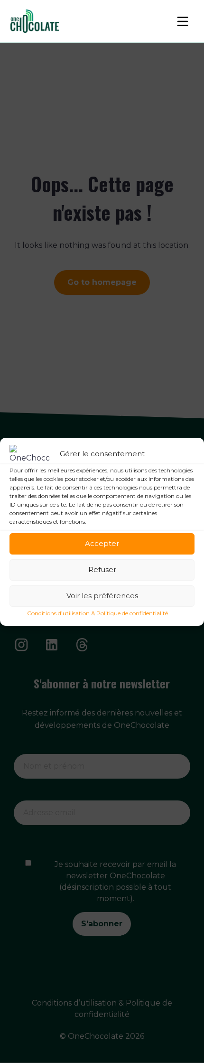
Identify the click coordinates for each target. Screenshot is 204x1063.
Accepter (102, 543)
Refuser (102, 569)
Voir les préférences (102, 595)
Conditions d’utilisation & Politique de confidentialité (97, 613)
